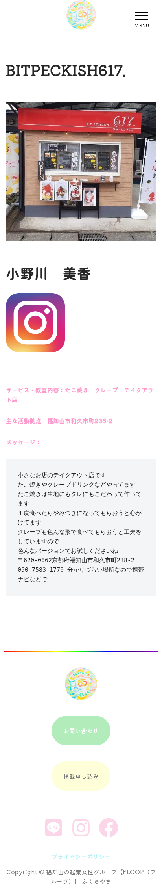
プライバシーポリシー (81, 856)
